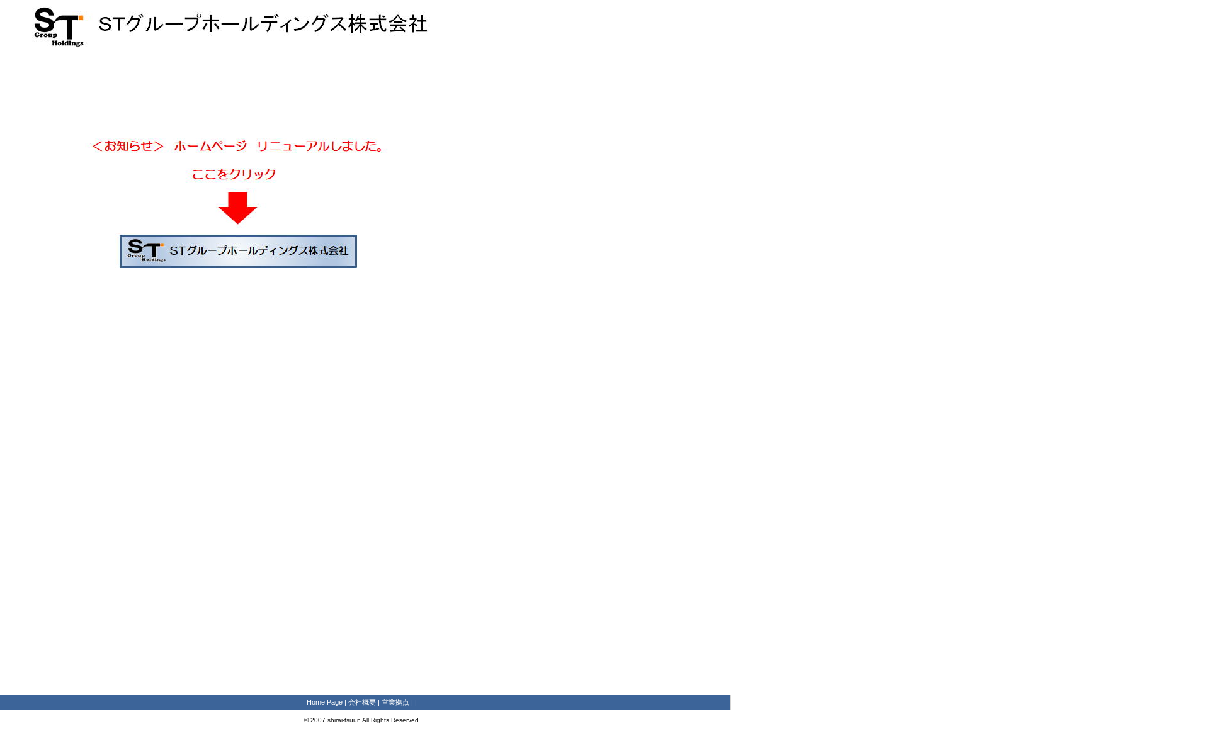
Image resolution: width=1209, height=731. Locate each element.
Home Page (325, 702)
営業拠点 (395, 702)
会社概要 (362, 702)
